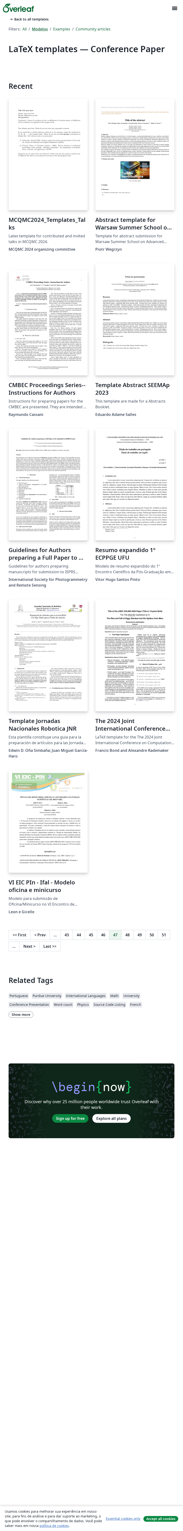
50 (152, 935)
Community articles (93, 29)
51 (164, 935)
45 (91, 935)
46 (103, 935)
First (19, 935)
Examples (61, 29)
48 (127, 935)
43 (67, 935)
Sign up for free (70, 1118)
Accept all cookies (160, 1518)
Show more (21, 1014)
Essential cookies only (123, 1518)
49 (139, 935)
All (24, 29)
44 (79, 935)
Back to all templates (29, 19)
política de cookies (54, 1525)
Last (49, 946)
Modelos (40, 29)
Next (29, 946)
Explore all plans (111, 1118)
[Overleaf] (18, 8)
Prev (40, 935)
